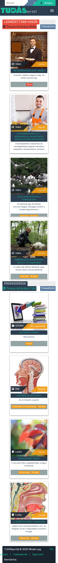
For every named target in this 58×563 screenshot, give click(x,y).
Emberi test (24, 538)
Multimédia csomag (29, 332)
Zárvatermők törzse (29, 458)
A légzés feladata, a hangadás (29, 521)
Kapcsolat (38, 554)
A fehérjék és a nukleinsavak (24, 407)
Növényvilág (24, 472)
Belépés (48, 3)
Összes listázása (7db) (21, 288)
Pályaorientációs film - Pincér (29, 71)
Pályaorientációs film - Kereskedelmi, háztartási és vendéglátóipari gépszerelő (29, 136)
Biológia (34, 216)
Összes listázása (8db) (21, 26)
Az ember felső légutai (29, 395)
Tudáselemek (20, 554)
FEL (52, 549)
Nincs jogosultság (38, 326)
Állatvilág (24, 216)
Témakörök (48, 26)
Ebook (29, 344)
